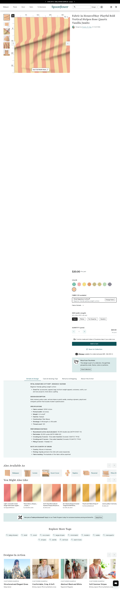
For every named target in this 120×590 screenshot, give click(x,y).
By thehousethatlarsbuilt (88, 505)
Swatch (103, 319)
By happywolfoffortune (9, 507)
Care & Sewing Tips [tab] (50, 379)
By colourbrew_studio (28, 507)
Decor (23, 7)
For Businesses (42, 7)
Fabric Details (78, 305)
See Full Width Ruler (40, 70)
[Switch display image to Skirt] (7, 38)
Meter (82, 319)
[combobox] (94, 7)
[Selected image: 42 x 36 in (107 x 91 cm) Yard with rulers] (7, 17)
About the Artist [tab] (87, 379)
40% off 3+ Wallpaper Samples (57, 2)
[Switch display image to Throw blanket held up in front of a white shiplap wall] (7, 52)
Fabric (31, 7)
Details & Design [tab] (32, 379)
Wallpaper (6, 7)
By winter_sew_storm (68, 507)
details (71, 1)
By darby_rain (105, 505)
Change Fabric (110, 299)
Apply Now (99, 517)
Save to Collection (94, 349)
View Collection (86, 369)
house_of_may (86, 27)
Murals (15, 7)
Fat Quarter (92, 319)
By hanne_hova (46, 507)
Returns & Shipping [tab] (69, 379)
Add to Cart (94, 344)
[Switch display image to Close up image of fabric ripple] (7, 45)
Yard (74, 319)
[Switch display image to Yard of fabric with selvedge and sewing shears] (7, 24)
